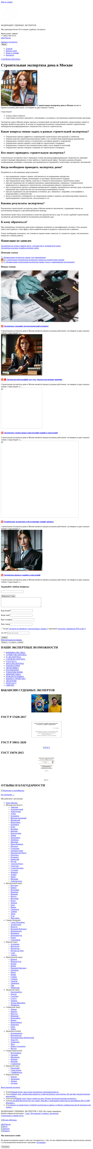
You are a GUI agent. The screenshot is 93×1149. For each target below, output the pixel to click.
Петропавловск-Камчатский (22, 1038)
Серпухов (15, 866)
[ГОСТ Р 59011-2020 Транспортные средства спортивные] (46, 747)
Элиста (14, 955)
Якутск (14, 1048)
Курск (13, 901)
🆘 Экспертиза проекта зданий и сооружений (20, 575)
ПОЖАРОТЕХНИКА (15, 676)
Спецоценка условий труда (12, 1116)
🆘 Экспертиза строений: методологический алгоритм (24, 326)
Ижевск (14, 959)
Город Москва (11, 803)
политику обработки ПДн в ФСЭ (72, 629)
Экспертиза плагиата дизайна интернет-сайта (20, 248)
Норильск (15, 1025)
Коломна (14, 829)
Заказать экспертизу (9, 42)
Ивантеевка (15, 822)
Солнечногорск (17, 868)
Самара (14, 977)
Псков (13, 938)
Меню (4, 44)
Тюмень (14, 1001)
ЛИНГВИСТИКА (13, 674)
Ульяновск (15, 983)
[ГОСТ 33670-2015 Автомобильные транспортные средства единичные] (46, 780)
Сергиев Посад (17, 864)
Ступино (14, 870)
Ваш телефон (6, 620)
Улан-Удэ (14, 1040)
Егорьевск (15, 816)
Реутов (13, 861)
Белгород (14, 885)
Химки (13, 875)
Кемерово (15, 1016)
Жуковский (15, 820)
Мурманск (15, 933)
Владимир (15, 890)
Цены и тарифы (12, 53)
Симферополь (16, 1072)
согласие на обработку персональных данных (28, 629)
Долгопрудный (17, 809)
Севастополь (16, 1070)
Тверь (13, 914)
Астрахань (15, 944)
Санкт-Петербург (18, 922)
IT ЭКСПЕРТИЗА (13, 657)
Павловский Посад (18, 853)
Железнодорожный (18, 818)
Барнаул (14, 1011)
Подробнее (41, 1142)
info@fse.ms (6, 38)
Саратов (14, 981)
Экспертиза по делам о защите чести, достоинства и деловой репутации (31, 246)
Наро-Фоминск (17, 844)
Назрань (14, 1059)
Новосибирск (16, 1022)
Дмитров (14, 807)
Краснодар (15, 948)
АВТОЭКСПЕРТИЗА (15, 663)
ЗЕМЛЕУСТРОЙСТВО (15, 679)
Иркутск (14, 1014)
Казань (13, 964)
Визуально (6, 596)
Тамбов (14, 911)
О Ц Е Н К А (11, 661)
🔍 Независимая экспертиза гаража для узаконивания (23, 257)
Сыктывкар (15, 940)
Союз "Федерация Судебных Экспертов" (42, 1113)
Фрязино (14, 872)
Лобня (13, 835)
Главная (9, 49)
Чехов (13, 877)
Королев (14, 831)
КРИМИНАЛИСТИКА (15, 653)
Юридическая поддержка (11, 640)
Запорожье (15, 1079)
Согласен (5, 1147)
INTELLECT (11, 683)
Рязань (13, 907)
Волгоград (15, 946)
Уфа (12, 985)
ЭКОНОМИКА (12, 668)
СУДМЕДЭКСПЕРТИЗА (16, 655)
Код (13, 596)
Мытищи (14, 842)
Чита (13, 1044)
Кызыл (13, 1020)
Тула (12, 916)
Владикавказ (16, 1053)
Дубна (13, 814)
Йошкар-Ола (16, 961)
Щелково (14, 879)
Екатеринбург (16, 992)
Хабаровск (15, 1042)
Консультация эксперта (10, 1087)
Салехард (14, 996)
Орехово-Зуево (17, 851)
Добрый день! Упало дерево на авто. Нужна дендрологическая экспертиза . (46, 1098)
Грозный (14, 1055)
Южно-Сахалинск (18, 1046)
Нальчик (14, 1061)
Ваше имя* (5, 615)
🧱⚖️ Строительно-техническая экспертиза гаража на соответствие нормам (32, 260)
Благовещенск (16, 1033)
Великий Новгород (19, 929)
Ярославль (15, 918)
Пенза (13, 972)
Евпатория (15, 1068)
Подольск (15, 855)
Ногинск (14, 846)
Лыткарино (15, 838)
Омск (13, 1027)
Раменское (15, 859)
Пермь (13, 975)
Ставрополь (15, 1064)
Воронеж (14, 892)
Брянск (13, 888)
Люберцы (15, 840)
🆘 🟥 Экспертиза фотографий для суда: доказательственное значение (31, 379)
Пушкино (15, 857)
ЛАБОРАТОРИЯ (13, 666)
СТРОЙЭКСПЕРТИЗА (10, 59)
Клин (13, 827)
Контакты (10, 55)
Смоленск (15, 909)
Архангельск (16, 925)
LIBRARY (10, 685)
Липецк (14, 903)
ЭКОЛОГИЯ (11, 681)
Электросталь (16, 881)
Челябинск (15, 1005)
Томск (13, 1029)
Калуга (13, 896)
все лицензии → (8, 795)
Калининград (16, 931)
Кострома (15, 898)
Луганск (14, 1083)
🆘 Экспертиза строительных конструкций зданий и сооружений (29, 433)
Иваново (14, 894)
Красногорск (16, 833)
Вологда (14, 927)
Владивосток (16, 1035)
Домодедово (16, 811)
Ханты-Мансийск (18, 1003)
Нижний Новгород (18, 968)
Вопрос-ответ (11, 51)
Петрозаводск (16, 935)
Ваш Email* (6, 611)
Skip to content (6, 2)
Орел (13, 905)
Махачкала (15, 1057)
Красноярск (15, 1018)
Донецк (14, 1081)
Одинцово (15, 848)
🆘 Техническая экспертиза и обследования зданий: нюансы (27, 522)
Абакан (14, 1009)
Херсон (14, 1077)
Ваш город (5, 624)
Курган (14, 994)
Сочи (13, 953)
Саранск (14, 979)
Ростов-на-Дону (17, 951)
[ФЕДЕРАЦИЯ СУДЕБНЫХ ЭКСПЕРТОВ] (10, 21)
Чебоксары (15, 988)
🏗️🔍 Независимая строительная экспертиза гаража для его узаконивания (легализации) (38, 262)
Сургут (14, 998)
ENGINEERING (12, 670)
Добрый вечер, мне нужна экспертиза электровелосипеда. (35, 1092)
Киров (13, 966)
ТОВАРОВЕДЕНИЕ (14, 672)
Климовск (15, 825)
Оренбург (15, 970)
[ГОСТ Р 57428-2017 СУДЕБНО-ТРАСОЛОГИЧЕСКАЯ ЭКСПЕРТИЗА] (46, 737)
